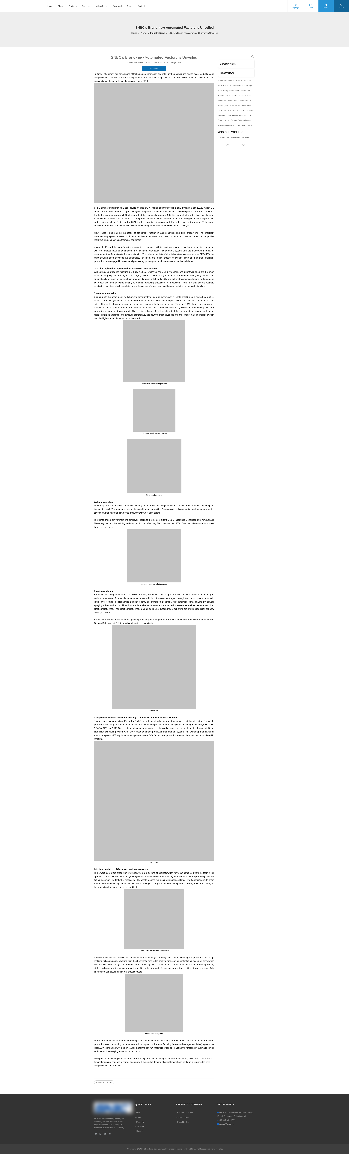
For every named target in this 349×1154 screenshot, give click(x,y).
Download (117, 6)
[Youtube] (95, 1133)
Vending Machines (185, 1113)
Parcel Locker (183, 1122)
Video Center (101, 6)
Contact (141, 6)
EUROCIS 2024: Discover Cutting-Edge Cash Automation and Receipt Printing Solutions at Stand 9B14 (236, 85)
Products (73, 6)
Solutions (86, 6)
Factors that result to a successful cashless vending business (236, 95)
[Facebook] (100, 1133)
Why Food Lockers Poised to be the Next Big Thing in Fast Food (236, 125)
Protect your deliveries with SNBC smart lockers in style (236, 105)
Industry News (227, 73)
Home (49, 6)
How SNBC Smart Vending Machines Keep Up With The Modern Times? (236, 100)
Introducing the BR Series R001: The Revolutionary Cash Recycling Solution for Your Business (236, 81)
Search (252, 56)
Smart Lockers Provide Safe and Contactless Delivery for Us (236, 120)
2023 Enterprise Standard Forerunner (234, 90)
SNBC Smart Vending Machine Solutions (235, 110)
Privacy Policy (217, 1149)
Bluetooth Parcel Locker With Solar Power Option (235, 137)
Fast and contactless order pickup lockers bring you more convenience (236, 115)
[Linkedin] (105, 1133)
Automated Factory (104, 1082)
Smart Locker (183, 1117)
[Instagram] (109, 1133)
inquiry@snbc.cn (226, 1124)
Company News (228, 64)
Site (179, 62)
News (129, 6)
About (60, 6)
